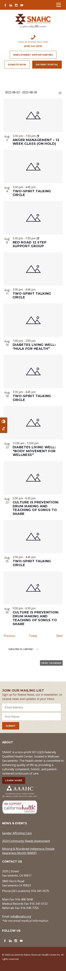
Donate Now (17, 64)
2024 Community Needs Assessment (26, 841)
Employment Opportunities (33, 54)
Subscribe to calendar (20, 649)
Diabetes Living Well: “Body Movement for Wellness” (34, 451)
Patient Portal (47, 64)
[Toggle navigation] (58, 5)
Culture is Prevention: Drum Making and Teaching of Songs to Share (36, 508)
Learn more (13, 780)
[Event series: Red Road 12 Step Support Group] (38, 238)
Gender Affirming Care (17, 833)
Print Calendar (51, 663)
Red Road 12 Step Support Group (30, 244)
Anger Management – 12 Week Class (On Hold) (36, 142)
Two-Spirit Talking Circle (32, 193)
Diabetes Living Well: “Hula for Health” (34, 347)
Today (33, 636)
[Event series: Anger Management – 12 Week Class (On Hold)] (38, 136)
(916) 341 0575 (33, 46)
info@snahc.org (20, 916)
